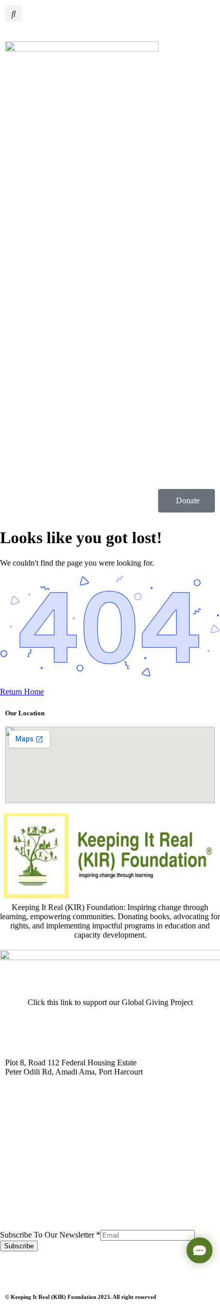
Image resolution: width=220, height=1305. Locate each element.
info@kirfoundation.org (46, 1145)
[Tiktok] (128, 1269)
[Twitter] (18, 1269)
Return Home (22, 691)
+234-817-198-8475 (39, 1211)
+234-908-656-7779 (40, 1220)
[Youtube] (73, 1269)
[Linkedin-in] (101, 1269)
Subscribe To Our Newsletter (50, 1234)
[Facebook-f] (45, 1269)
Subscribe (19, 1246)
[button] (13, 13)
